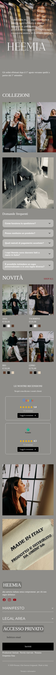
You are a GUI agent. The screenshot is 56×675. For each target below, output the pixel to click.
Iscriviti (28, 647)
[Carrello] (52, 4)
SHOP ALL (49, 279)
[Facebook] (4, 600)
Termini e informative (28, 671)
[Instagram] (9, 600)
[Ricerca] (10, 4)
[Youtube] (14, 600)
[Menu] (3, 4)
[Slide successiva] (50, 127)
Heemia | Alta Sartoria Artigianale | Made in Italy (31, 665)
